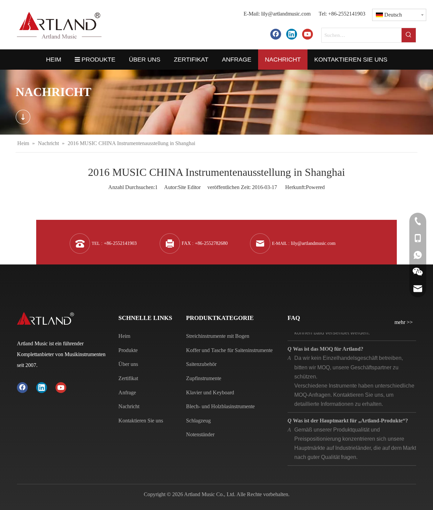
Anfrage (127, 392)
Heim (124, 336)
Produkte (128, 350)
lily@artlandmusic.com (286, 14)
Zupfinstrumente (203, 378)
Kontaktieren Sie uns (140, 420)
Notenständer (200, 434)
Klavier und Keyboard (210, 392)
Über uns (128, 364)
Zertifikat (128, 378)
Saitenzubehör (201, 364)
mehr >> (403, 322)
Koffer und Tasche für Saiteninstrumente (229, 350)
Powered (315, 187)
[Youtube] (307, 34)
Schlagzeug (198, 420)
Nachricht (128, 406)
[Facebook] (275, 34)
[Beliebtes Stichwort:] (409, 35)
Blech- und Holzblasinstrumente (220, 406)
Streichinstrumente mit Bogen (217, 336)
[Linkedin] (291, 34)
